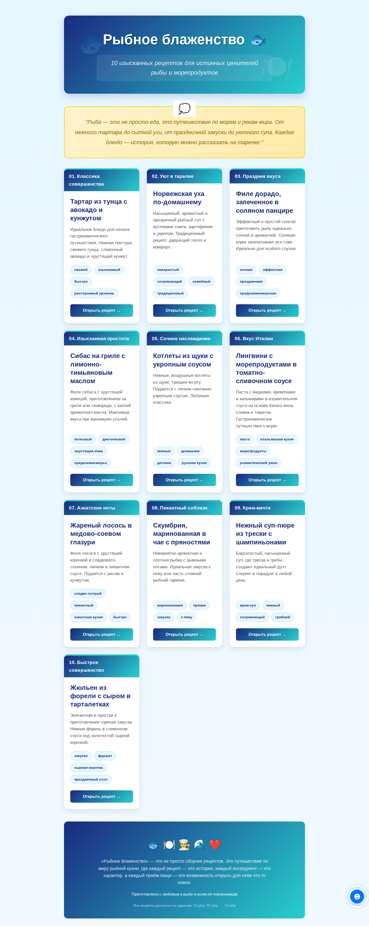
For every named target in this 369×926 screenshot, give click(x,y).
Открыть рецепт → (101, 310)
